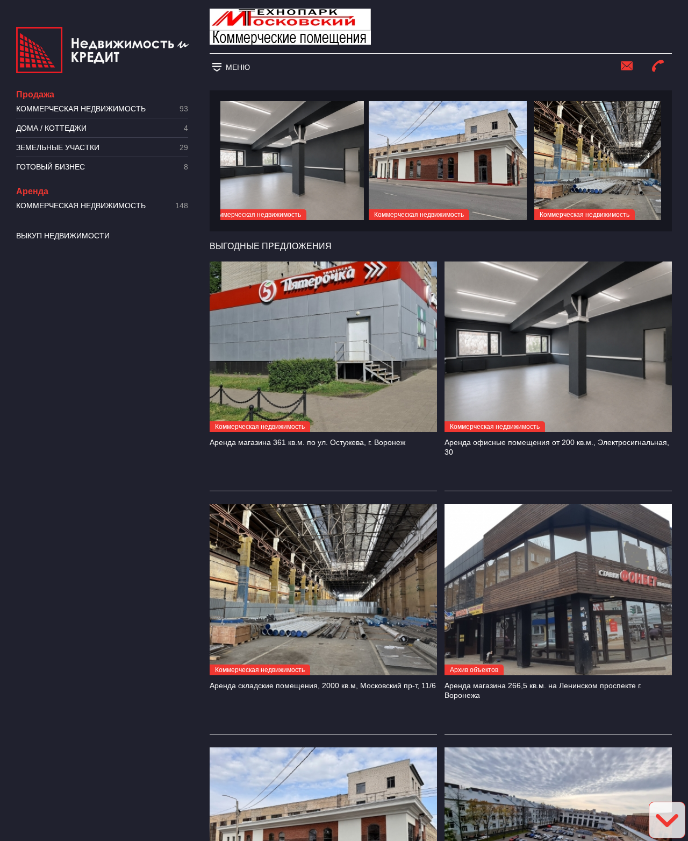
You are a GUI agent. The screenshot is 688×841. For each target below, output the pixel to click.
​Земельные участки (102, 147)
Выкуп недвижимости (63, 235)
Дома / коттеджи (102, 128)
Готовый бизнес (102, 167)
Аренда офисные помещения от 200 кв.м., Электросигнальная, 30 (557, 447)
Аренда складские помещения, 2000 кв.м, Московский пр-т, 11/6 (323, 685)
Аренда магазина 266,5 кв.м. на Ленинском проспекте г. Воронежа (543, 690)
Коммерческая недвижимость (102, 109)
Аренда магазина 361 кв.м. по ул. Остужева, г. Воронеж (307, 442)
